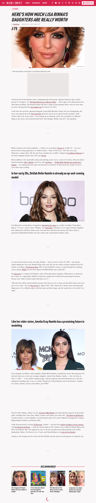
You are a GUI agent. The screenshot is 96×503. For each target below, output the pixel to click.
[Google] (76, 3)
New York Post (36, 114)
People (43, 155)
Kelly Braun (16, 24)
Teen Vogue (34, 285)
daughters (48, 162)
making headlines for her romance (72, 424)
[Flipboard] (69, 3)
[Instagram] (59, 3)
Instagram (17, 274)
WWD (24, 269)
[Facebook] (52, 3)
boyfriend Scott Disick (22, 427)
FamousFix (49, 228)
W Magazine (37, 424)
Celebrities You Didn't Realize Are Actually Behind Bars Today (75, 490)
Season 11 (60, 148)
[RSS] (79, 3)
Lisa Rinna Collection (74, 153)
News (28, 3)
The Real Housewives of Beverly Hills (43, 102)
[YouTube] (56, 3)
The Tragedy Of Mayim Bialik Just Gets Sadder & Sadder (19, 489)
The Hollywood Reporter (74, 415)
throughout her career (49, 225)
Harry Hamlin (29, 162)
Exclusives (36, 3)
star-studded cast (36, 107)
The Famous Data (32, 267)
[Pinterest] (66, 3)
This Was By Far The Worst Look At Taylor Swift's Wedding (56, 489)
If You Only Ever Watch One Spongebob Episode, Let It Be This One (38, 490)
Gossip (44, 3)
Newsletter (89, 3)
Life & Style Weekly (68, 432)
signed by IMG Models (47, 413)
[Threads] (73, 3)
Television (15, 9)
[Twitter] (62, 3)
